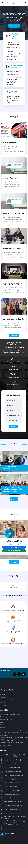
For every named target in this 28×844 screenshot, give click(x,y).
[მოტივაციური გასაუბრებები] (14, 236)
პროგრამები (14, 562)
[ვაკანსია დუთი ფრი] (14, 130)
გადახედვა (14, 549)
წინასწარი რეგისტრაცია (14, 552)
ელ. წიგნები (3, 702)
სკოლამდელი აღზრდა (6, 745)
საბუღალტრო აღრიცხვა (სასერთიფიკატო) (11, 742)
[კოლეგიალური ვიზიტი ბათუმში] (14, 306)
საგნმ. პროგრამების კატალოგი (8, 699)
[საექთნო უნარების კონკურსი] (14, 271)
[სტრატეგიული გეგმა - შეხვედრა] (14, 201)
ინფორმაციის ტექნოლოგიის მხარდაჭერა (11, 730)
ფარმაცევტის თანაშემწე (6, 719)
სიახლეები (14, 335)
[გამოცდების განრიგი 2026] (14, 165)
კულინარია (3, 722)
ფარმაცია (2, 727)
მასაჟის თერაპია (4, 724)
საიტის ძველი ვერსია (5, 705)
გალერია (14, 499)
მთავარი (2, 694)
